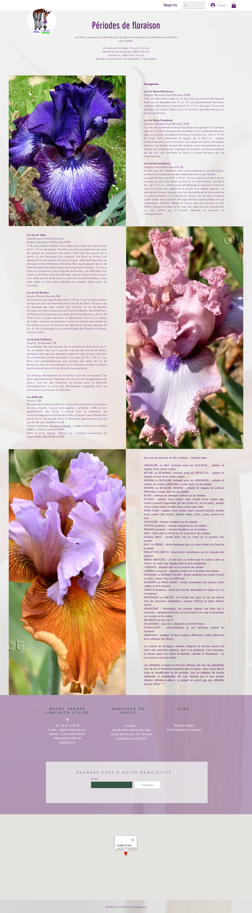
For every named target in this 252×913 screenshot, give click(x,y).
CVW (122, 907)
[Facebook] (67, 720)
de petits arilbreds (60, 425)
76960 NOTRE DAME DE (67, 738)
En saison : (131, 725)
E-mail (94, 778)
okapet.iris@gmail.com (72, 730)
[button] (233, 5)
